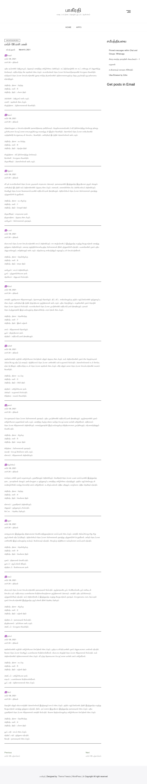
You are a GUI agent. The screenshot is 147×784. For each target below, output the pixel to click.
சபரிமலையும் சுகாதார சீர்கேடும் (121, 69)
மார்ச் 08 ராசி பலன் (15, 44)
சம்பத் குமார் (10, 49)
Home (68, 27)
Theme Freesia (64, 776)
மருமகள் (112, 64)
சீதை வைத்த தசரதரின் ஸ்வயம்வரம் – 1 (124, 59)
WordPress (76, 776)
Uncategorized (12, 40)
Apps (79, 27)
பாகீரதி (73, 10)
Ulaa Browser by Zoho (118, 75)
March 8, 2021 (25, 49)
